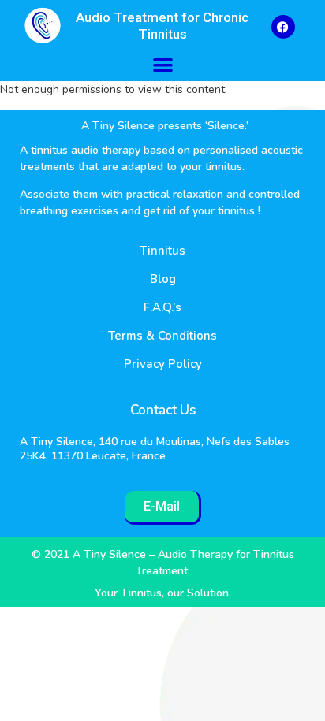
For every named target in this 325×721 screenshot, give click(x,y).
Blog (163, 279)
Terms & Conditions (162, 336)
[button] (163, 64)
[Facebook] (283, 27)
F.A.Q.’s (162, 307)
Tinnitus (162, 250)
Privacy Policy (163, 364)
